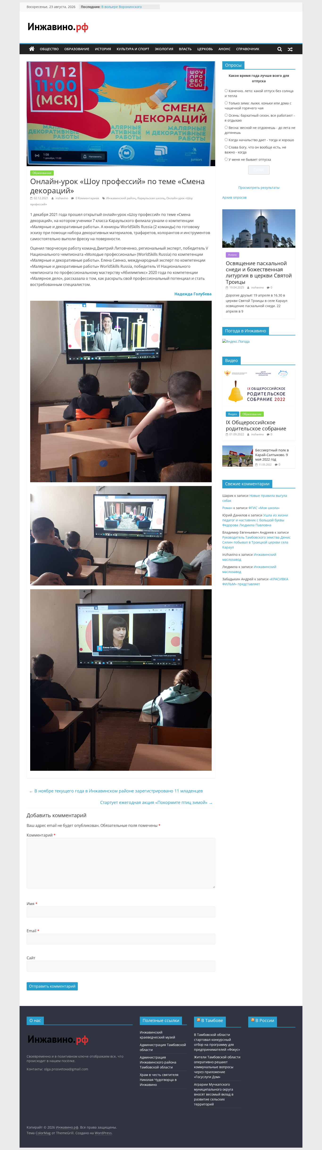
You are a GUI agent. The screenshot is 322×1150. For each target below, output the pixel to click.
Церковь (205, 49)
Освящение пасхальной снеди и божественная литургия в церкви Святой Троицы (259, 272)
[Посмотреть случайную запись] (290, 49)
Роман (227, 508)
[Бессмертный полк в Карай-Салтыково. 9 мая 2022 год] (237, 448)
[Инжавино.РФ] (58, 1031)
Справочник (247, 49)
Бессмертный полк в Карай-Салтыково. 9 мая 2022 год (272, 455)
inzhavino (62, 198)
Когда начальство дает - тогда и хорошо (261, 140)
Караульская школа (151, 198)
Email (33, 930)
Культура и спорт (133, 49)
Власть (185, 49)
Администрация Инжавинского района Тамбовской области (158, 1062)
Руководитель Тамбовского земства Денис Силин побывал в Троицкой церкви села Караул (256, 542)
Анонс (225, 49)
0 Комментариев (87, 198)
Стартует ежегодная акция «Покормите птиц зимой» (156, 802)
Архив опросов (234, 197)
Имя (32, 903)
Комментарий (41, 835)
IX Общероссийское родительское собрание (256, 425)
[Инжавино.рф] (32, 49)
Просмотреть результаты (259, 187)
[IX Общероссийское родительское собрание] (258, 371)
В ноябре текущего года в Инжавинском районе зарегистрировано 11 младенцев (116, 791)
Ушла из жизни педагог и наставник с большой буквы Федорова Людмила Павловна (255, 520)
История (103, 49)
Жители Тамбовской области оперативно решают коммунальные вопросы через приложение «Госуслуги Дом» (217, 1067)
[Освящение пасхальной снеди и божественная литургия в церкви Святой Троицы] (258, 212)
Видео (232, 414)
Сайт (31, 957)
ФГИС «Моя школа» (264, 508)
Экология (164, 49)
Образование (76, 49)
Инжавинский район (121, 198)
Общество (49, 49)
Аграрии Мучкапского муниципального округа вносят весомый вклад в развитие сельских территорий (213, 1094)
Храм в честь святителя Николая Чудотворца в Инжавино (159, 1079)
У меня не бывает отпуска (250, 159)
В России (265, 1020)
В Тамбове (212, 1020)
